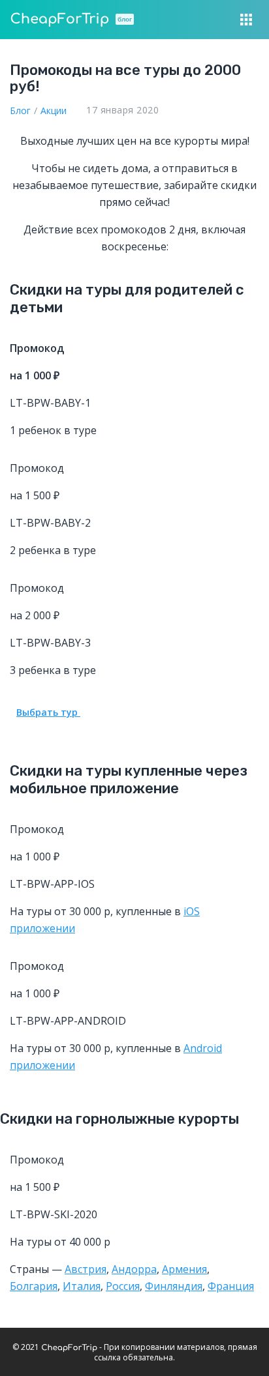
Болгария (33, 1286)
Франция (231, 1286)
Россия (123, 1286)
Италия (82, 1286)
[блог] (59, 19)
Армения (184, 1269)
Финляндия (173, 1286)
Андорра (134, 1269)
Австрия (85, 1269)
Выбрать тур (48, 712)
